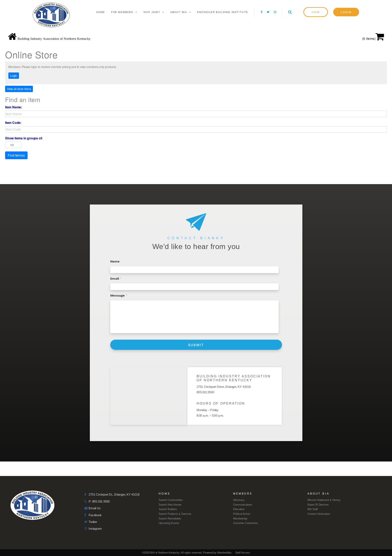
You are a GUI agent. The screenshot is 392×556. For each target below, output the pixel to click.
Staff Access (242, 552)
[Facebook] (261, 12)
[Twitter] (268, 12)
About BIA (178, 12)
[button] (315, 12)
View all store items (19, 89)
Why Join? (151, 12)
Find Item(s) (16, 155)
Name (115, 261)
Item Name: (13, 107)
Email (116, 278)
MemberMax (224, 552)
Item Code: (13, 122)
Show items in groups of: (24, 138)
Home (100, 12)
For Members (122, 12)
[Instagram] (275, 12)
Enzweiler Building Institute (222, 12)
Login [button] (13, 75)
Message (118, 295)
